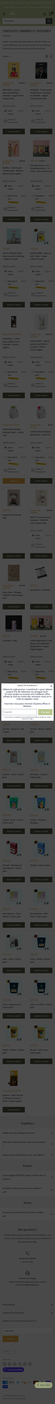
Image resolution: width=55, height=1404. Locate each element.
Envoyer (45, 712)
